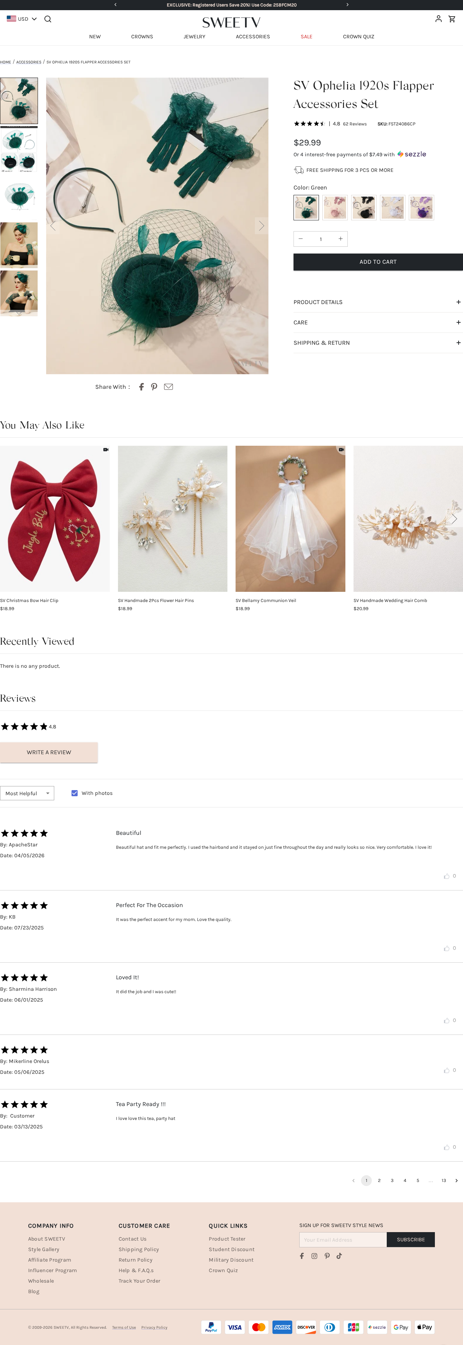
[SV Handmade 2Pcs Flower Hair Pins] (173, 519)
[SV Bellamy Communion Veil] (290, 519)
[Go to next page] (456, 1180)
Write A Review (49, 752)
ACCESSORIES (253, 36)
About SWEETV (46, 1239)
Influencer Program (52, 1270)
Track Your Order (140, 1281)
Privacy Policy (154, 1327)
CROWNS (142, 36)
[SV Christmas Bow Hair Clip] (55, 519)
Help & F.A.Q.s (136, 1270)
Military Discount (231, 1260)
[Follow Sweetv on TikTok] (339, 1256)
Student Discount (232, 1249)
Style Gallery (43, 1249)
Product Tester (227, 1239)
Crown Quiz (223, 1270)
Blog (33, 1291)
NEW (95, 36)
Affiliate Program (49, 1260)
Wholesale (41, 1281)
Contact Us (132, 1239)
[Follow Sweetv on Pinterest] (327, 1256)
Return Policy (136, 1260)
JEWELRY (194, 36)
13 (444, 1180)
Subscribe (411, 1239)
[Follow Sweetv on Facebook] (302, 1256)
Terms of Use (124, 1327)
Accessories (28, 62)
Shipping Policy (139, 1249)
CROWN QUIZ (358, 36)
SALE (307, 36)
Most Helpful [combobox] (21, 793)
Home (5, 62)
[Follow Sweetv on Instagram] (314, 1256)
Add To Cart (378, 261)
